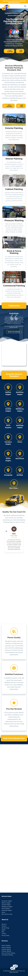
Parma (20, 442)
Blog (3, 931)
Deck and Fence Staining (8, 953)
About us (4, 924)
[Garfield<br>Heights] (8, 404)
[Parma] (20, 437)
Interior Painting (6, 945)
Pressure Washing (6, 951)
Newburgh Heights (7, 910)
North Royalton (6, 908)
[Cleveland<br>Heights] (8, 437)
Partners (4, 926)
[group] (14, 547)
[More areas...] (14, 483)
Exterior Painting (6, 947)
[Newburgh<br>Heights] (20, 420)
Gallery (3, 930)
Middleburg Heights (7, 906)
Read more (15, 562)
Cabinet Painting (6, 949)
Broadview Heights (7, 901)
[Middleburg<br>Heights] (20, 404)
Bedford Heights (6, 903)
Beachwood (20, 458)
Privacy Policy (5, 935)
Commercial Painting (7, 955)
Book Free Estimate (14, 332)
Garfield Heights (6, 904)
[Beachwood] (20, 453)
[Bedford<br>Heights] (8, 387)
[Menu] (25, 6)
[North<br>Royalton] (8, 420)
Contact (4, 933)
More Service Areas (7, 914)
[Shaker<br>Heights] (8, 453)
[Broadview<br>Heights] (20, 387)
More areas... (14, 488)
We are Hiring (5, 928)
